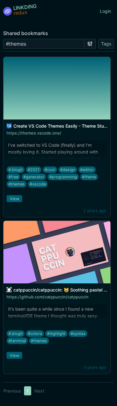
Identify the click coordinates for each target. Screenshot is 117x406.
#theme (89, 177)
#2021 (34, 169)
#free (13, 177)
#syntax (78, 333)
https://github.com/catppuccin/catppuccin (48, 296)
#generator (33, 177)
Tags (106, 43)
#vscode (38, 184)
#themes (16, 184)
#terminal (17, 340)
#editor (87, 169)
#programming (63, 177)
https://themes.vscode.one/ (34, 132)
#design (67, 169)
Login (105, 11)
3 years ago (94, 367)
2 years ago (94, 210)
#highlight (56, 333)
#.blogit (15, 169)
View (14, 198)
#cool (50, 169)
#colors (35, 333)
